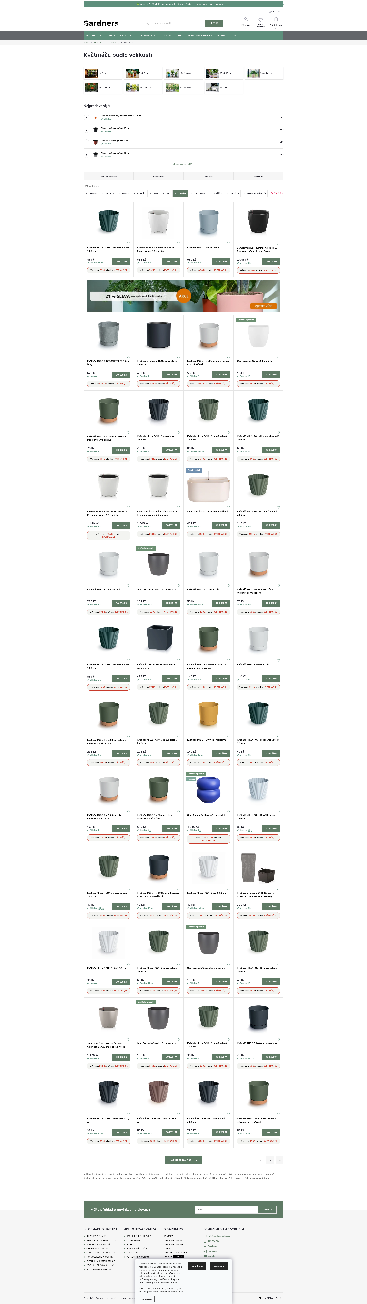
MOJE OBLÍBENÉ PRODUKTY (99, 1257)
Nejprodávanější (109, 176)
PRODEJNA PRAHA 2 (174, 1240)
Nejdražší (208, 176)
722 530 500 (213, 1241)
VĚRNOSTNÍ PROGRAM (137, 1257)
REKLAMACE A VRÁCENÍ (98, 1244)
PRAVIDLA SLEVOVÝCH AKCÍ (100, 1265)
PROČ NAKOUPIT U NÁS (175, 1252)
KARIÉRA (168, 1256)
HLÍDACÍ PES (132, 1253)
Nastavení (146, 1299)
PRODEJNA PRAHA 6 (174, 1244)
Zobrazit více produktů (182, 164)
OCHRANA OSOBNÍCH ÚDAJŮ (100, 1252)
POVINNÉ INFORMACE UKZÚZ (100, 1261)
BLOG (129, 1244)
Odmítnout (197, 1266)
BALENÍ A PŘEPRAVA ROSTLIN (101, 1240)
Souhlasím (219, 1266)
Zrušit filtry (278, 193)
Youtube (211, 1256)
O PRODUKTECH (134, 1240)
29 (280, 1160)
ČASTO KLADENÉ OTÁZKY (138, 1236)
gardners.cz (213, 1251)
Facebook (212, 1246)
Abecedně (258, 176)
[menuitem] (94, 35)
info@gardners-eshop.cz (219, 1236)
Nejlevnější (158, 176)
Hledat (213, 23)
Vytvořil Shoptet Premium (272, 1298)
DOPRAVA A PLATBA (96, 1236)
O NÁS (167, 1248)
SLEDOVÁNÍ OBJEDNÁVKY (98, 1269)
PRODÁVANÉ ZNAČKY (136, 1249)
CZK (275, 11)
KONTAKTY (169, 1236)
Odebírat (267, 1209)
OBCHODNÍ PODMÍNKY (97, 1248)
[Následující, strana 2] (270, 1160)
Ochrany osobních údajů (171, 1291)
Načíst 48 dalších (181, 1160)
